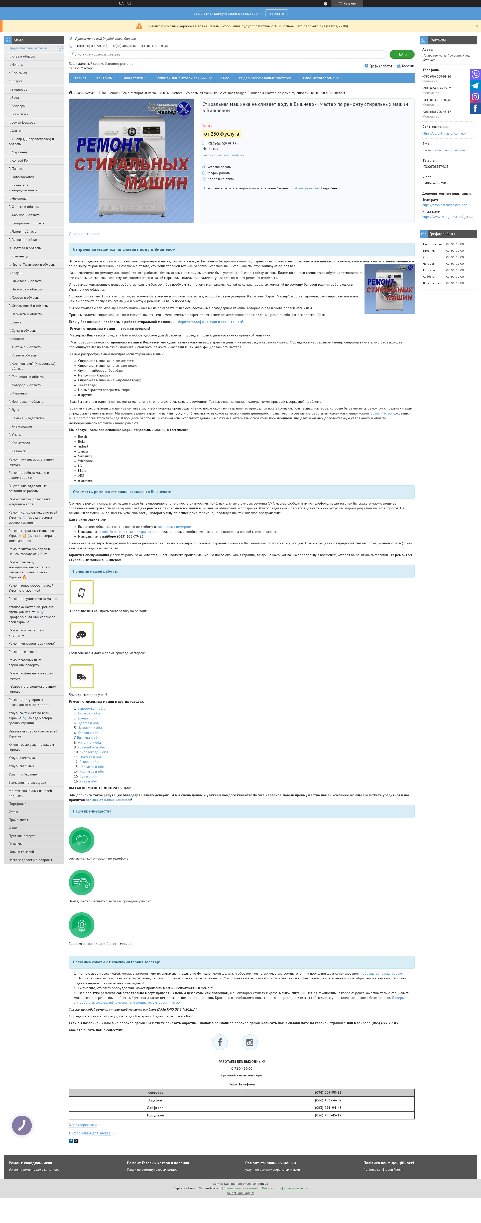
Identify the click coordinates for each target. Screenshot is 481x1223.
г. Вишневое (18, 89)
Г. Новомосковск (21, 177)
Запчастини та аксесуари (27, 782)
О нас (13, 828)
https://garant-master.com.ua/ (444, 133)
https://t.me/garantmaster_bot (444, 205)
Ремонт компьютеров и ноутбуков (26, 632)
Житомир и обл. (90, 742)
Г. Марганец (18, 152)
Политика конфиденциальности (284, 1188)
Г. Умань (15, 434)
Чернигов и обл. (92, 771)
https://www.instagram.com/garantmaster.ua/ (448, 216)
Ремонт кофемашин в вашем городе (31, 675)
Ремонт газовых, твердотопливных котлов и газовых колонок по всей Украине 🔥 (29, 569)
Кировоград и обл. (94, 752)
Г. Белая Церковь (22, 122)
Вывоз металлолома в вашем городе (32, 689)
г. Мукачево (18, 393)
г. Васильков (18, 73)
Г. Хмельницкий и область (28, 305)
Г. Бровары (17, 106)
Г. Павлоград (19, 168)
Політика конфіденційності (383, 1169)
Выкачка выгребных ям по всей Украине (33, 733)
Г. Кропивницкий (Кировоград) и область (32, 366)
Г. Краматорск (19, 443)
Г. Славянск (17, 451)
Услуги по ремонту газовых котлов (152, 1169)
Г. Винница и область (24, 239)
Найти (402, 54)
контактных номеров (174, 526)
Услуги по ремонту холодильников (34, 1169)
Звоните (277, 13)
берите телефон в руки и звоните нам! (210, 321)
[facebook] (71, 1141)
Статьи (13, 811)
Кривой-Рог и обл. (91, 747)
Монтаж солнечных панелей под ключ (30, 793)
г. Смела (15, 322)
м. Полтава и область (25, 248)
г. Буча (14, 97)
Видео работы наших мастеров (265, 78)
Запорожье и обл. (91, 708)
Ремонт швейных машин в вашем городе (29, 475)
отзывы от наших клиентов (108, 799)
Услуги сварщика (21, 766)
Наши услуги (85, 93)
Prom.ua (262, 1183)
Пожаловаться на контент (241, 1188)
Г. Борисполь (18, 114)
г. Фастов (16, 130)
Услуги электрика (22, 757)
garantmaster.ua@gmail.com (443, 150)
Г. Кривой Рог (19, 160)
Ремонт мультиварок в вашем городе (31, 462)
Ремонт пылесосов (23, 651)
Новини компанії (21, 852)
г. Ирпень (16, 64)
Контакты (104, 78)
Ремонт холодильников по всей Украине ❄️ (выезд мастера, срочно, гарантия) (33, 517)
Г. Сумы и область (22, 330)
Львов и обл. (89, 761)
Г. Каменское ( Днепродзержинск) (24, 187)
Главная (80, 78)
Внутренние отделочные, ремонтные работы (28, 488)
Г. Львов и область (22, 231)
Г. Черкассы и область (25, 314)
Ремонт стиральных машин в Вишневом (152, 93)
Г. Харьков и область (24, 215)
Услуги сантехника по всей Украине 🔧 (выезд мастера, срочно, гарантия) (30, 718)
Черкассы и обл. (92, 766)
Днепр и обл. (88, 718)
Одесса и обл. (88, 723)
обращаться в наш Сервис (383, 973)
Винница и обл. (88, 737)
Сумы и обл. (89, 776)
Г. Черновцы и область (26, 401)
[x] (76, 1141)
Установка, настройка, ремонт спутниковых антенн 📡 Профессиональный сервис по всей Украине (32, 614)
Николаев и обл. (90, 727)
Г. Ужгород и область (25, 385)
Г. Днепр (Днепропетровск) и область (31, 141)
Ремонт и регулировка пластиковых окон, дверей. (29, 702)
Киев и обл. (88, 781)
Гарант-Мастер (381, 413)
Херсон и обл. (88, 732)
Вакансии (16, 844)
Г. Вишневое (108, 93)
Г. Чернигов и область (25, 289)
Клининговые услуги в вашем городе (31, 747)
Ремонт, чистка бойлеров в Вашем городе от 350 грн (29, 551)
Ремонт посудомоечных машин (33, 598)
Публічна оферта (22, 836)
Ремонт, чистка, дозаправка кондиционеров (29, 501)
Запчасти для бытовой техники (181, 78)
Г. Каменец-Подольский (27, 418)
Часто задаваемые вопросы (30, 860)
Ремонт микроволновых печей (32, 643)
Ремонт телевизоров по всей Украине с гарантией (31, 588)
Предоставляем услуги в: (28, 48)
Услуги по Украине (23, 774)
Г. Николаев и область (25, 281)
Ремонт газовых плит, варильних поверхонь (25, 662)
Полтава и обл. (91, 757)
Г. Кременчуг (19, 256)
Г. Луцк (14, 409)
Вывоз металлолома (318, 78)
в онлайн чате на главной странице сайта (130, 531)
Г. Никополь (17, 198)
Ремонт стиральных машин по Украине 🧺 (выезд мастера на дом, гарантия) (32, 535)
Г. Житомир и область (25, 347)
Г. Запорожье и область (26, 223)
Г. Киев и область (22, 56)
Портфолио (18, 803)
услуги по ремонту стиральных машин (272, 1169)
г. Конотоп (16, 338)
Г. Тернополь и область (26, 376)
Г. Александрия (20, 426)
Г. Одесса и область (24, 206)
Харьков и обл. (89, 713)
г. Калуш (15, 272)
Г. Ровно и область (23, 355)
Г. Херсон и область (24, 297)
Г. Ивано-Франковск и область (32, 264)
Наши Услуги (133, 78)
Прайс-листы (18, 820)
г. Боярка (16, 81)
